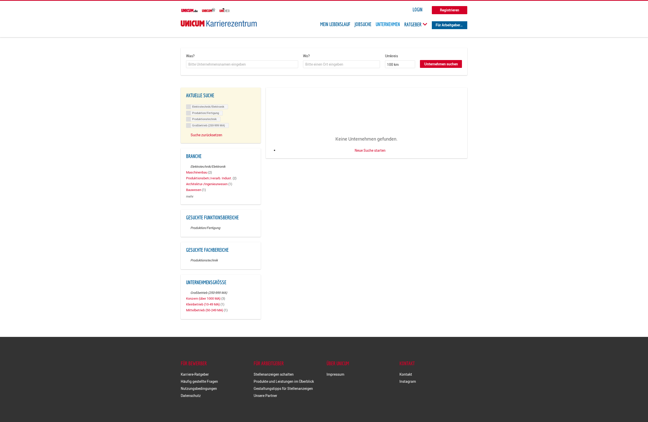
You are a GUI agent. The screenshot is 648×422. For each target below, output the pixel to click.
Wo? (306, 55)
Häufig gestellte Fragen (199, 381)
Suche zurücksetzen (206, 134)
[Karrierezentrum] (219, 23)
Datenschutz (191, 395)
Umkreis (391, 55)
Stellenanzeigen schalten (274, 374)
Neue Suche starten (370, 150)
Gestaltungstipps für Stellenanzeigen (283, 388)
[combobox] (242, 64)
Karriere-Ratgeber (195, 374)
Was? (190, 55)
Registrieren (449, 10)
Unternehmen (388, 24)
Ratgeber (413, 24)
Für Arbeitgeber (448, 25)
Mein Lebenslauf (335, 24)
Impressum (335, 374)
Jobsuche (363, 24)
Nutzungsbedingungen (199, 388)
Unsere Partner (265, 395)
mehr (189, 196)
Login (417, 9)
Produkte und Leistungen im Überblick (284, 381)
